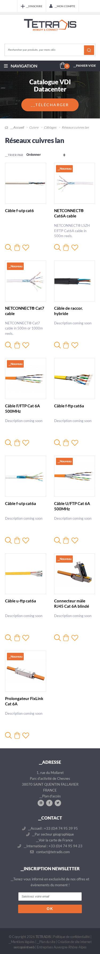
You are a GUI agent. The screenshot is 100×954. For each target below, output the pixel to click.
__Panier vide (84, 65)
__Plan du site (46, 942)
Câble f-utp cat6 (19, 210)
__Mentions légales (22, 942)
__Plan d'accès (50, 796)
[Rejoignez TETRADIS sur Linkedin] (41, 803)
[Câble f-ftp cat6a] (74, 378)
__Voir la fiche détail (8, 247)
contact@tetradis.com (52, 852)
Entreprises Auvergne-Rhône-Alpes (62, 947)
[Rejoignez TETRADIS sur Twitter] (58, 803)
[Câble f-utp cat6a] (25, 476)
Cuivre (33, 127)
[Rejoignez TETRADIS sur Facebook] (49, 803)
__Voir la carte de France (54, 840)
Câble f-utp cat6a (20, 503)
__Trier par (14, 155)
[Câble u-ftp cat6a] (25, 573)
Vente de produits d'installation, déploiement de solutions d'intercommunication (50, 30)
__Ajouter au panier (17, 247)
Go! (89, 50)
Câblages (50, 127)
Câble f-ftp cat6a (69, 405)
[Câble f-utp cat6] (25, 183)
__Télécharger (50, 104)
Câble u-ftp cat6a (20, 600)
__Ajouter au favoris (25, 247)
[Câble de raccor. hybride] (74, 280)
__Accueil (17, 127)
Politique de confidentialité (71, 937)
